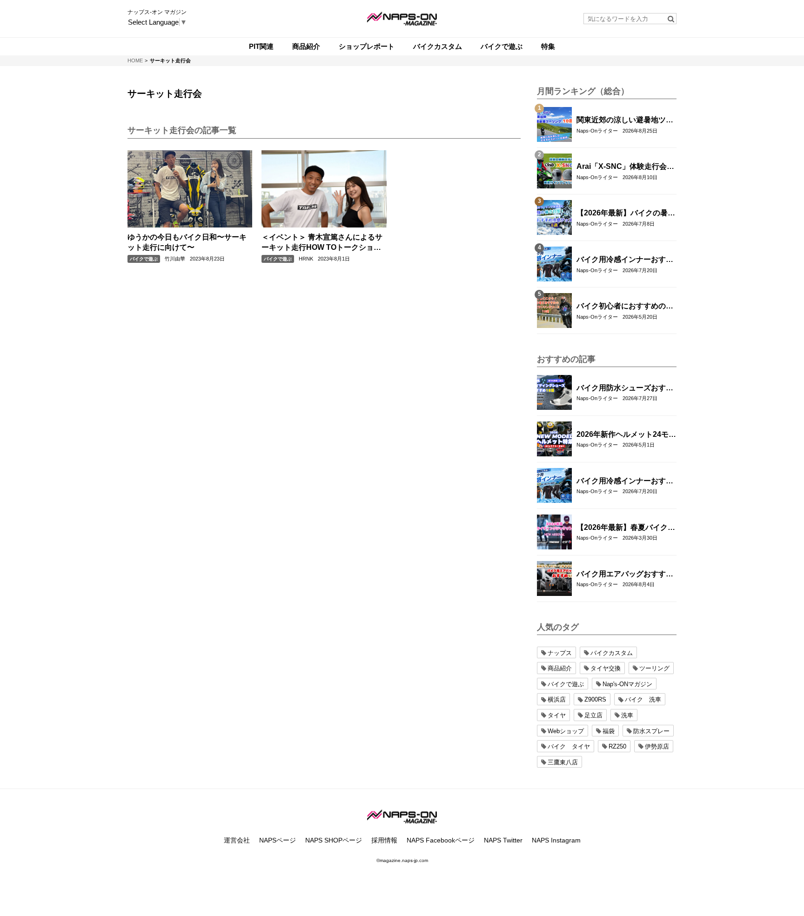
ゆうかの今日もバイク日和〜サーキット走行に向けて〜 (187, 242)
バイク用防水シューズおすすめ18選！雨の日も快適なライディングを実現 (625, 388)
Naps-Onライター (597, 131)
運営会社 (237, 840)
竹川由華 (175, 258)
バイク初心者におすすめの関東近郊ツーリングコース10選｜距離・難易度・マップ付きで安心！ (625, 306)
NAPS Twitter (503, 840)
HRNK (306, 258)
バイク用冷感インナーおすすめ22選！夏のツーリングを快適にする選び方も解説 (625, 260)
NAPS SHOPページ (333, 840)
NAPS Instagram (556, 840)
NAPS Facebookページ (441, 840)
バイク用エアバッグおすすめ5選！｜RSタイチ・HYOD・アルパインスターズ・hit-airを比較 (624, 574)
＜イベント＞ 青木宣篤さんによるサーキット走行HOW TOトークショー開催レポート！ (321, 243)
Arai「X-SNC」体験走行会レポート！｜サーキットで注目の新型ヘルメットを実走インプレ (625, 167)
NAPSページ (277, 840)
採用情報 (384, 840)
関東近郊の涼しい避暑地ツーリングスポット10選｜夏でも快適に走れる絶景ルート (625, 120)
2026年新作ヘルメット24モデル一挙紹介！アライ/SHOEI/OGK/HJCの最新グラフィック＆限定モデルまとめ (626, 435)
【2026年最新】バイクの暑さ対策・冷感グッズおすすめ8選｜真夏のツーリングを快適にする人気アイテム (625, 213)
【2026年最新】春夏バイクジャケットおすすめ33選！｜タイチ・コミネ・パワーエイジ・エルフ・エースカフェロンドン (625, 528)
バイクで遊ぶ (144, 258)
